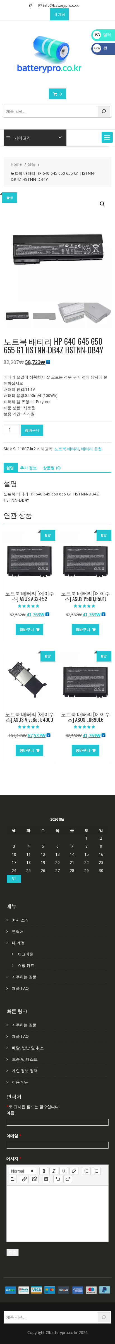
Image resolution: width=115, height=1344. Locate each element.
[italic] (53, 1171)
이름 (10, 1112)
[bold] (43, 1171)
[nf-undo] (57, 1179)
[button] (107, 137)
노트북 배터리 (66, 448)
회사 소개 (20, 920)
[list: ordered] (86, 1171)
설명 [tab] (10, 467)
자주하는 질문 (24, 976)
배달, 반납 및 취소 (28, 1047)
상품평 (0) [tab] (52, 467)
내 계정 (59, 14)
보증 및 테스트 (25, 1059)
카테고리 (22, 137)
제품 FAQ (20, 988)
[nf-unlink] (34, 1179)
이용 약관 (20, 1082)
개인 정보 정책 (25, 1070)
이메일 (13, 1135)
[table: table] (46, 1179)
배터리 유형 (91, 448)
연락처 (18, 931)
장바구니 (32, 430)
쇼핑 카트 (26, 965)
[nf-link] (24, 1179)
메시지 (13, 1158)
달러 (102, 34)
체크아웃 (25, 954)
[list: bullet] (96, 1171)
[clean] (74, 1171)
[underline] (63, 1171)
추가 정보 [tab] (28, 467)
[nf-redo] (67, 1179)
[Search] (104, 111)
